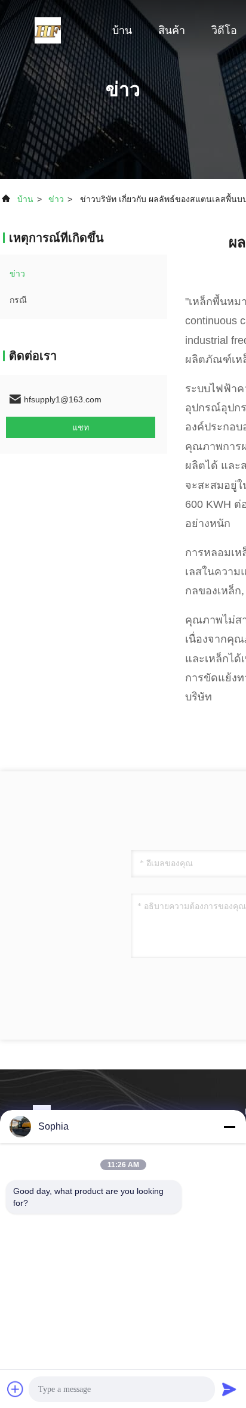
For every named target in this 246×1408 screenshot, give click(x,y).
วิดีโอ (224, 30)
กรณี (18, 300)
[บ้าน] (48, 30)
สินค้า (171, 30)
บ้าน (122, 30)
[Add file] (15, 1389)
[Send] (229, 1389)
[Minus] (229, 1126)
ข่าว (56, 199)
